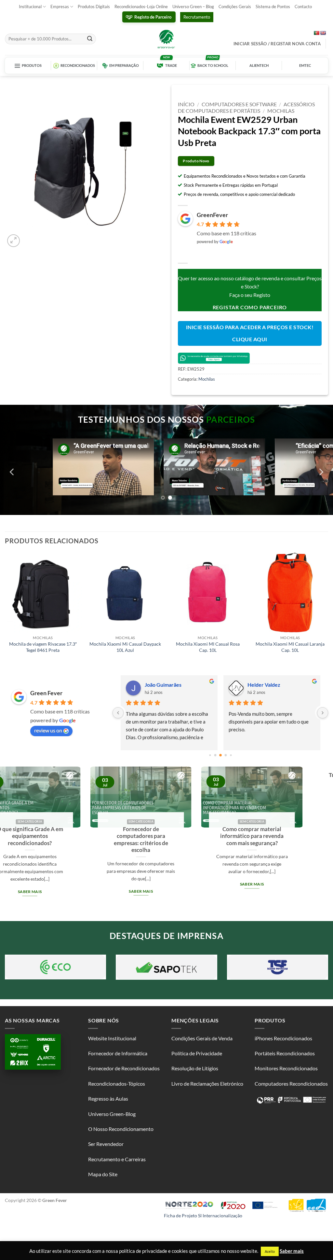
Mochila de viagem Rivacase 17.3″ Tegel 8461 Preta (43, 647)
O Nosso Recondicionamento (120, 1129)
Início (186, 104)
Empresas (59, 6)
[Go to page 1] (210, 755)
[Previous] (12, 471)
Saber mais (122, 824)
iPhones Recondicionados (283, 1038)
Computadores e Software (239, 104)
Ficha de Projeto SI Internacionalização (203, 1215)
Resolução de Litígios (194, 1068)
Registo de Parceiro (152, 17)
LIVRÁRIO (259, 684)
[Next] (320, 471)
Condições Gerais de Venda (202, 1038)
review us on (48, 730)
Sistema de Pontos (273, 6)
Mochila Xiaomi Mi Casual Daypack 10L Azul (125, 647)
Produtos (32, 65)
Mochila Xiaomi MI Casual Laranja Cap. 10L (290, 647)
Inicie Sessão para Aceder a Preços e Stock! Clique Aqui (249, 333)
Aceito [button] (270, 1251)
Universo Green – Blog (193, 6)
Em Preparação (124, 65)
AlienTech (259, 65)
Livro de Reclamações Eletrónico (207, 1083)
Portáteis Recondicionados (285, 1053)
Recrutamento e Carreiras (117, 1159)
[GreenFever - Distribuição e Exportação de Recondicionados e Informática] (166, 38)
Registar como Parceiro (250, 307)
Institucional (30, 6)
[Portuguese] (316, 32)
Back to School (212, 65)
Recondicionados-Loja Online (141, 6)
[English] (323, 33)
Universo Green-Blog (112, 1114)
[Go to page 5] (231, 755)
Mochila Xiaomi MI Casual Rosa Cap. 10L (208, 647)
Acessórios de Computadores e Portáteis (246, 107)
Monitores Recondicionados (286, 1068)
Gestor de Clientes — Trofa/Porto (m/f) (121, 773)
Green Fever (46, 692)
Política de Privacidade (196, 1053)
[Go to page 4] (225, 755)
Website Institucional (112, 1038)
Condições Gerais (235, 6)
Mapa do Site (102, 1174)
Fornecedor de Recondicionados (124, 1068)
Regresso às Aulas (108, 1098)
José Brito (155, 684)
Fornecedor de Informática (117, 1053)
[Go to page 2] (215, 755)
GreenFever (212, 214)
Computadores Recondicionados (291, 1083)
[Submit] (89, 39)
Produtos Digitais (94, 6)
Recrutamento (196, 17)
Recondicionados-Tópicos (116, 1083)
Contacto (303, 6)
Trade (171, 65)
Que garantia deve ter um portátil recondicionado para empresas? (233, 836)
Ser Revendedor (106, 1144)
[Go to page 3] (220, 755)
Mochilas (280, 111)
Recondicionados (77, 65)
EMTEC (305, 65)
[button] (13, 240)
